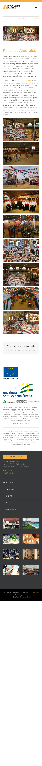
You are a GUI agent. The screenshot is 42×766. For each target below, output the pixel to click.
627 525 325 (9, 473)
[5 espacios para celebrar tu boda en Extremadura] (31, 570)
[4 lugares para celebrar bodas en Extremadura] (31, 523)
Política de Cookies (32, 595)
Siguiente (33, 18)
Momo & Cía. (26, 597)
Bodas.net (17, 115)
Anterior (24, 18)
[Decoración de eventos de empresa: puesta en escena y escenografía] (11, 539)
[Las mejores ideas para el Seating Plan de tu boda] (11, 523)
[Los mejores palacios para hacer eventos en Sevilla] (31, 539)
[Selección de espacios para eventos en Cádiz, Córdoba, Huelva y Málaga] (31, 554)
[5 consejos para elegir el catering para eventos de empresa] (11, 570)
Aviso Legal (19, 595)
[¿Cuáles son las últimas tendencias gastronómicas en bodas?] (11, 554)
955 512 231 (9, 471)
